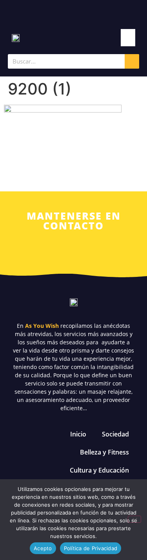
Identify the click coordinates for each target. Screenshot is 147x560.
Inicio (78, 434)
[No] (134, 519)
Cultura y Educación (99, 470)
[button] (128, 37)
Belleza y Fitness (104, 452)
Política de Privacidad (91, 548)
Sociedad (115, 434)
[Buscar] (132, 61)
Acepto (43, 548)
